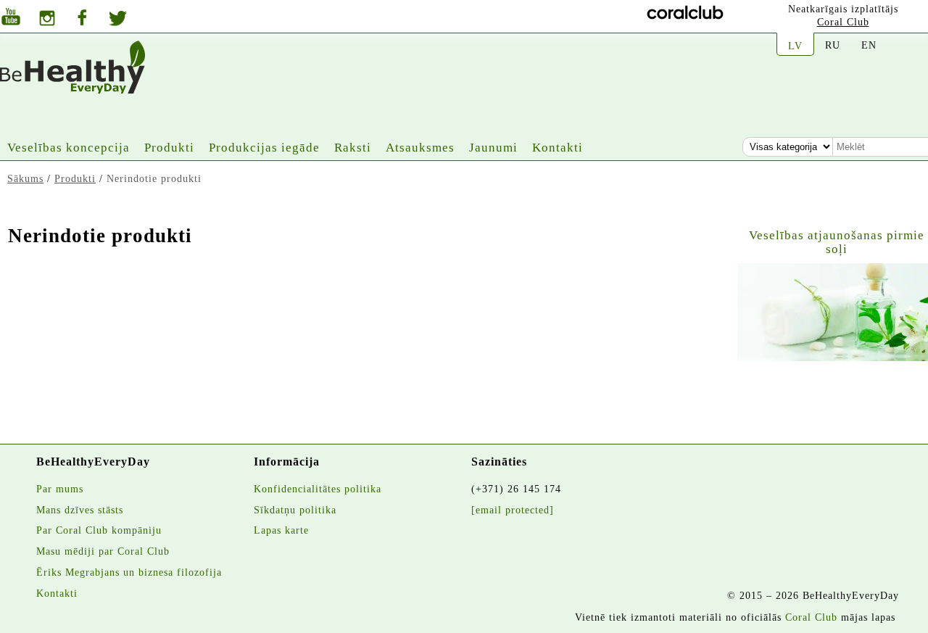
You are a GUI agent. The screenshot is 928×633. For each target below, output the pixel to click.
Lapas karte (281, 530)
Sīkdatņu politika (295, 510)
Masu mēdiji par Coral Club (103, 551)
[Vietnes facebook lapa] (81, 19)
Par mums (59, 489)
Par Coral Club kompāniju (99, 530)
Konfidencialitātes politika (317, 489)
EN (869, 45)
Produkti (169, 147)
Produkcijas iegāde (264, 147)
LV (795, 45)
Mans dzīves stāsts (79, 510)
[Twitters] (118, 20)
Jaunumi (493, 147)
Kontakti (557, 147)
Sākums (25, 178)
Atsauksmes (420, 147)
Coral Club (843, 22)
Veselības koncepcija (68, 147)
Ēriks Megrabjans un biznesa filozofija (129, 572)
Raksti (352, 147)
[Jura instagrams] (47, 20)
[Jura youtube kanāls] (11, 18)
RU (832, 45)
